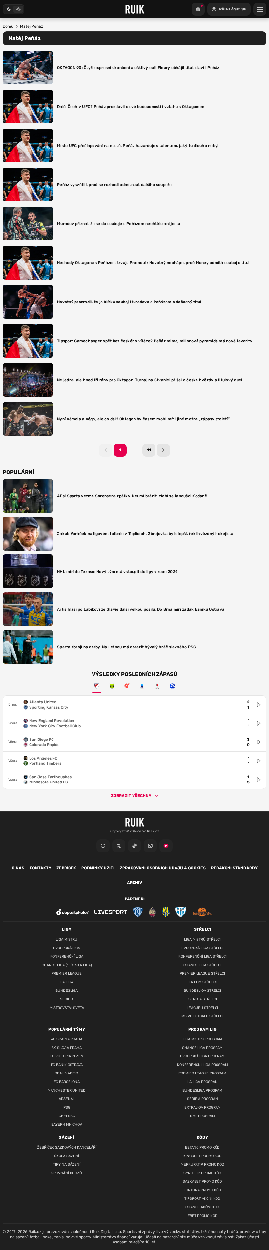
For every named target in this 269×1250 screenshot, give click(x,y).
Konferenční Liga (66, 956)
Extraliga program (202, 1107)
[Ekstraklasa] (172, 686)
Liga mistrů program (202, 1039)
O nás (18, 868)
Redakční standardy (234, 868)
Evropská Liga (66, 948)
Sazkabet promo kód (202, 1181)
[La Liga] (127, 686)
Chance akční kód (202, 1207)
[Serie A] (142, 686)
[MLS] (97, 686)
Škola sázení (66, 1156)
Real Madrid (66, 1073)
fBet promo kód (202, 1216)
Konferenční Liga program (202, 1065)
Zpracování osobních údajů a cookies (163, 868)
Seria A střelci (202, 999)
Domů (8, 26)
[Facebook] (103, 845)
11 (149, 450)
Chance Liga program (202, 1048)
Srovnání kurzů (66, 1173)
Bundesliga (66, 991)
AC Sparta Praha (66, 1039)
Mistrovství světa (67, 1008)
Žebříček (66, 868)
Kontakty (40, 868)
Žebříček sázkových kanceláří (66, 1147)
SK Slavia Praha (67, 1048)
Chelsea (67, 1116)
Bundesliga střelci (202, 991)
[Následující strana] (163, 450)
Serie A (66, 999)
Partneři (135, 899)
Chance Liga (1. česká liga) (67, 965)
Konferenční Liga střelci (202, 956)
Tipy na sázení (66, 1164)
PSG (66, 1107)
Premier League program (202, 1073)
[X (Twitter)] (118, 845)
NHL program (202, 1116)
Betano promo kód (202, 1147)
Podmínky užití (97, 868)
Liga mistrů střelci (202, 939)
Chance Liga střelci (202, 965)
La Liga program (202, 1082)
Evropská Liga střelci (202, 948)
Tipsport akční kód (202, 1199)
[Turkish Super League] (157, 686)
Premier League (67, 973)
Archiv (134, 882)
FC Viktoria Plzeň (66, 1056)
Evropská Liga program (202, 1056)
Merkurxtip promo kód (202, 1164)
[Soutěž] (198, 9)
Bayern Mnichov (66, 1124)
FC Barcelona (67, 1082)
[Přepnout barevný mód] (13, 9)
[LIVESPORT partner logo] (110, 912)
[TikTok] (134, 845)
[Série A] (112, 686)
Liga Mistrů (66, 939)
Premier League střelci (202, 973)
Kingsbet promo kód (202, 1156)
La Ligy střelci (203, 982)
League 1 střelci (202, 1008)
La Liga (66, 982)
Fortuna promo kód (202, 1190)
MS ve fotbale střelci (202, 1016)
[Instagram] (150, 845)
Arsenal (67, 1099)
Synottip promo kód (202, 1173)
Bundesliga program (202, 1090)
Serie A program (202, 1099)
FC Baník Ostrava (67, 1065)
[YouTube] (166, 845)
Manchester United (67, 1090)
